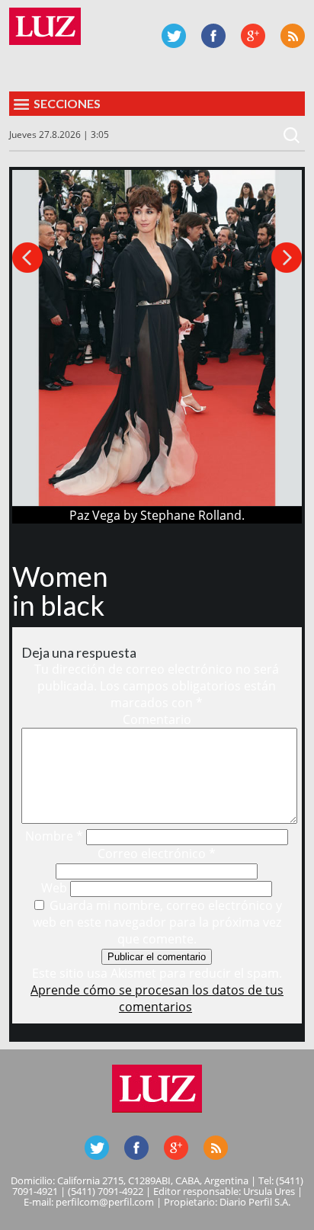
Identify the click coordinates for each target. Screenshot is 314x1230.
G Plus (253, 36)
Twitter (174, 36)
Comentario (157, 719)
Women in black (60, 590)
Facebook (213, 36)
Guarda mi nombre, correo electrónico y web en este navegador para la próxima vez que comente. (158, 922)
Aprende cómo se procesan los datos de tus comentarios (157, 998)
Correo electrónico (157, 853)
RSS (292, 36)
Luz (45, 26)
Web (54, 887)
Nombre (54, 836)
